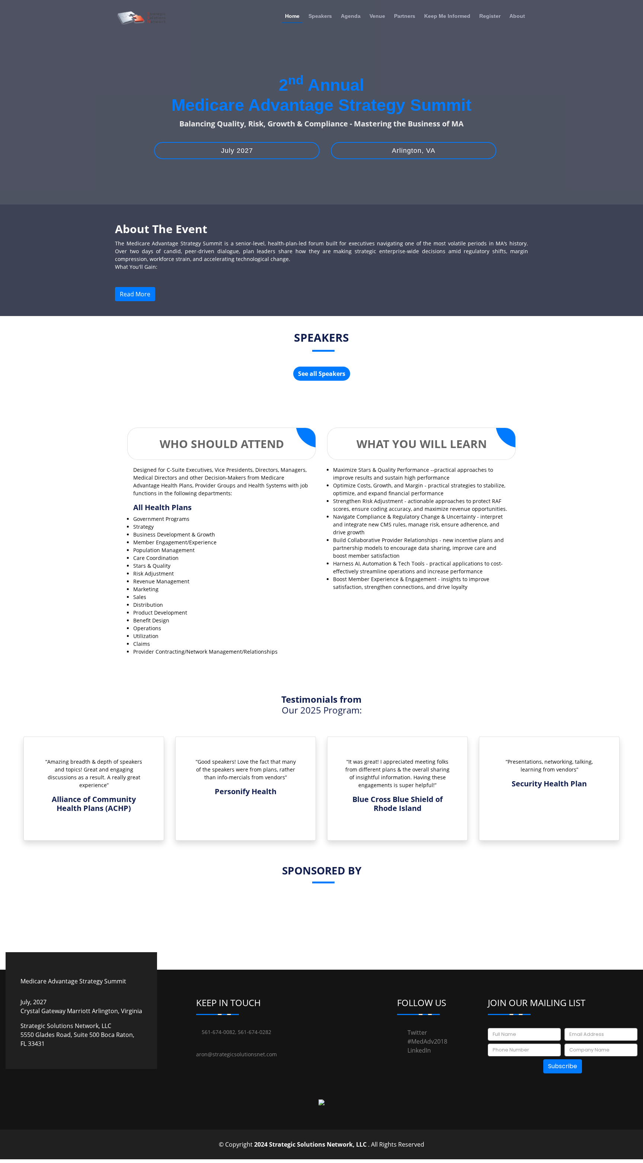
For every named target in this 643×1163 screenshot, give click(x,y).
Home (292, 16)
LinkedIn (419, 1050)
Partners (404, 16)
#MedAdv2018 (427, 1041)
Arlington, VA (413, 150)
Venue (377, 16)
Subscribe (562, 1066)
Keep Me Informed (447, 16)
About (517, 16)
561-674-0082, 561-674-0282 (235, 1031)
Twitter (417, 1032)
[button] (53, 793)
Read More (135, 294)
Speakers (320, 16)
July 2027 (237, 150)
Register (489, 16)
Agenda (351, 16)
